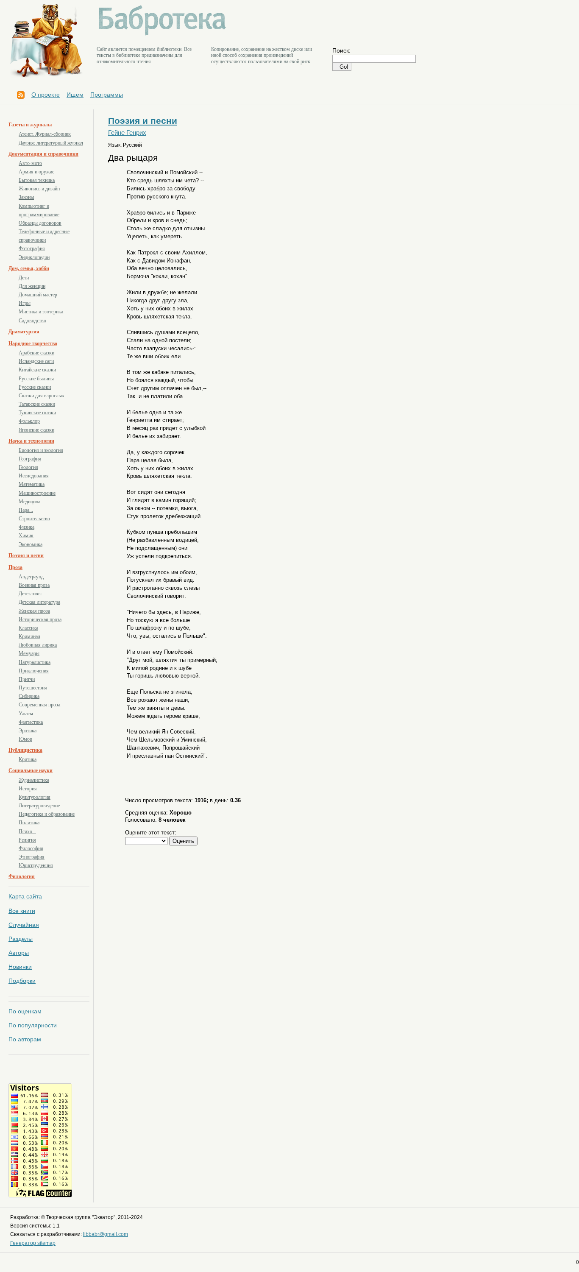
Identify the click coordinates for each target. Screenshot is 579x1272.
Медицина (29, 501)
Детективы (30, 593)
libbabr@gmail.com (105, 1234)
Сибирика (29, 696)
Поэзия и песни (26, 555)
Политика (29, 822)
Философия (31, 848)
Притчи (27, 679)
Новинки (20, 966)
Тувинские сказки (37, 412)
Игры (25, 303)
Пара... (26, 510)
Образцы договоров (40, 223)
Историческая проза (40, 619)
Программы (106, 94)
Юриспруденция (36, 865)
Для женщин (32, 286)
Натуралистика (34, 662)
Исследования (34, 475)
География (30, 458)
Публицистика (25, 750)
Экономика (30, 544)
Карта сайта (25, 896)
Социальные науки (30, 770)
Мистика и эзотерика (41, 311)
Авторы (18, 952)
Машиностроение (37, 493)
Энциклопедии (34, 257)
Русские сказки (35, 387)
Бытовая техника (37, 180)
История (28, 788)
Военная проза (34, 585)
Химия (26, 535)
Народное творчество (32, 343)
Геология (28, 467)
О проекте (45, 94)
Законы (26, 197)
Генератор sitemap (33, 1243)
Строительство (34, 518)
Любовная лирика (38, 644)
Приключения (34, 670)
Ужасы (26, 713)
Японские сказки (36, 429)
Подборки (22, 980)
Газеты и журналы (30, 124)
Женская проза (34, 611)
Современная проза (39, 704)
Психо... (27, 831)
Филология (21, 876)
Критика (27, 759)
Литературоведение (39, 805)
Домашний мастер (38, 294)
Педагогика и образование (47, 814)
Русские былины (36, 378)
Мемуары (29, 653)
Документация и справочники (43, 153)
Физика (26, 527)
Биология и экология (41, 450)
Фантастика (31, 722)
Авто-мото (30, 163)
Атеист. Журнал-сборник (45, 134)
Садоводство (32, 320)
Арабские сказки (36, 352)
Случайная (23, 924)
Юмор (25, 739)
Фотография (32, 248)
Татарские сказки (37, 404)
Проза (15, 567)
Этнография (32, 856)
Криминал (29, 636)
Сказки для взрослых (41, 395)
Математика (32, 484)
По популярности (32, 1025)
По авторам (24, 1039)
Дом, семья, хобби (28, 268)
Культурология (34, 797)
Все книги (21, 910)
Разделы (20, 938)
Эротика (27, 730)
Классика (28, 627)
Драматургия (23, 331)
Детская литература (39, 602)
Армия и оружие (36, 171)
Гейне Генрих (127, 132)
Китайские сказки (37, 369)
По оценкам (25, 1011)
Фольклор (29, 421)
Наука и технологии (31, 441)
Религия (27, 839)
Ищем (75, 94)
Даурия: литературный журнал (51, 142)
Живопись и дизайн (39, 188)
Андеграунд (31, 576)
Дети (24, 277)
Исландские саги (36, 361)
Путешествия (33, 687)
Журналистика (34, 780)
